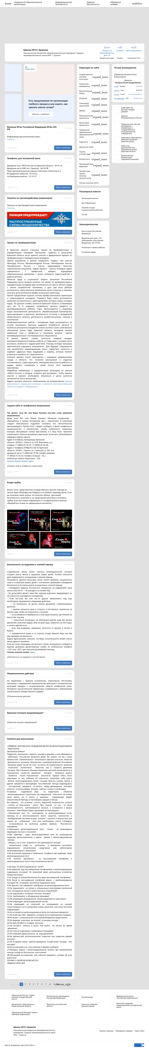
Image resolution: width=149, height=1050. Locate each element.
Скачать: (11, 139)
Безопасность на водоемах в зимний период (30, 564)
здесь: (33, 652)
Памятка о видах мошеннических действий (92, 209)
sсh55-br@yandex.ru (135, 94)
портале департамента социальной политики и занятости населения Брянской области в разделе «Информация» (39, 384)
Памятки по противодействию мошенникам (29, 198)
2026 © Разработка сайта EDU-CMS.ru (20, 1045)
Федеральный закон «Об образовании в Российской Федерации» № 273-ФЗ (92, 240)
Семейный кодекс (89, 252)
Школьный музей (86, 147)
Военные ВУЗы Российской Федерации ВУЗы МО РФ (32, 128)
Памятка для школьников (20, 739)
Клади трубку (14, 482)
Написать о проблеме (40, 114)
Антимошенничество (90, 198)
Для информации (89, 203)
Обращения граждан (115, 3)
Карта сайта (139, 1031)
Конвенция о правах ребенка (93, 248)
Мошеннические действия (20, 674)
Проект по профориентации (21, 243)
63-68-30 (139, 86)
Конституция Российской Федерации (91, 232)
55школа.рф (138, 98)
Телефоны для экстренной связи (23, 158)
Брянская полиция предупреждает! (25, 713)
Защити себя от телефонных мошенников (28, 406)
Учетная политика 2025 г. (89, 183)
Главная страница (106, 1031)
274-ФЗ (84, 215)
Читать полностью (63, 148)
